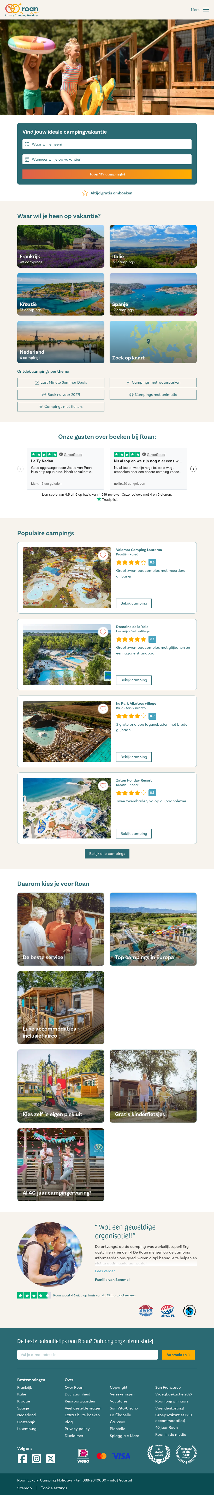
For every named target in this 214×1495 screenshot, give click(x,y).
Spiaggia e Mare (124, 1435)
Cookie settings (53, 1488)
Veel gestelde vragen (83, 1408)
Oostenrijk (26, 1422)
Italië (21, 1394)
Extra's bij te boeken (82, 1415)
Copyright (118, 1387)
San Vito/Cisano (124, 1408)
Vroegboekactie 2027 (173, 1394)
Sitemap (24, 1488)
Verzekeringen (122, 1394)
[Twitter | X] (50, 1459)
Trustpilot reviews (119, 1295)
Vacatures (118, 1401)
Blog (69, 1422)
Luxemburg (27, 1428)
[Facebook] (22, 1459)
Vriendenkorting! (169, 1408)
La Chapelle (120, 1415)
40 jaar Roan (166, 1427)
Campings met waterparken (156, 382)
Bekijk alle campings (107, 853)
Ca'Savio (117, 1422)
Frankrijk (24, 1387)
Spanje (23, 1408)
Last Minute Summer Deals (63, 382)
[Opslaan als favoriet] (103, 555)
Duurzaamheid (77, 1394)
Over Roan (74, 1387)
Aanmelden (177, 1354)
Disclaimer (74, 1435)
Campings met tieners (63, 406)
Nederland (26, 1415)
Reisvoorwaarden (80, 1401)
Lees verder (105, 1271)
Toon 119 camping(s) (107, 174)
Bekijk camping (134, 603)
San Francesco (168, 1387)
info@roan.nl (121, 1480)
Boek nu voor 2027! (63, 394)
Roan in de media (170, 1434)
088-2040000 (94, 1480)
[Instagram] (36, 1459)
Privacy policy (77, 1428)
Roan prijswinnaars (171, 1401)
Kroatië (23, 1401)
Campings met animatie (156, 394)
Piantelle (117, 1428)
